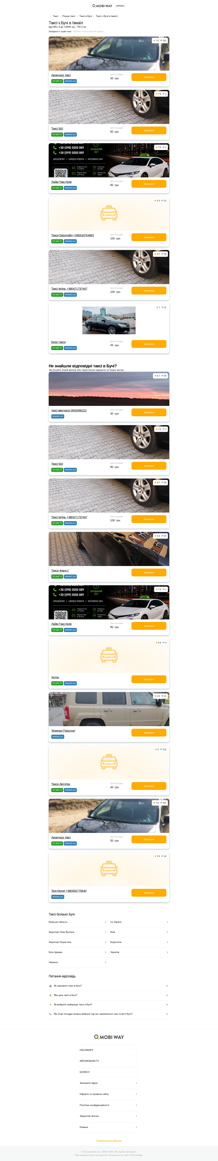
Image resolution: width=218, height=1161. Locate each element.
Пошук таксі (68, 16)
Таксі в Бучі (85, 16)
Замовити (149, 77)
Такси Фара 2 (60, 570)
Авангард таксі (61, 75)
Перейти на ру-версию (109, 1140)
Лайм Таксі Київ (61, 182)
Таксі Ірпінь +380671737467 (69, 288)
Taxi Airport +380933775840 (68, 891)
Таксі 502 (57, 128)
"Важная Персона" (63, 730)
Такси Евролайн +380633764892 (72, 235)
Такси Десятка (60, 784)
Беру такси (58, 342)
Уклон (55, 677)
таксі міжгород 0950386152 (69, 410)
